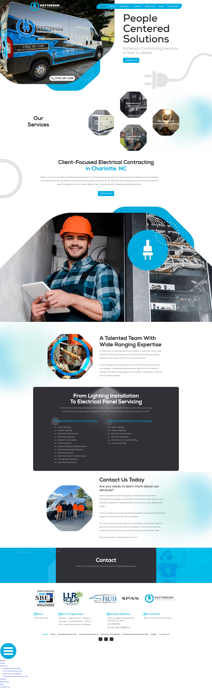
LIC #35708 (113, 624)
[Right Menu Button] (106, 651)
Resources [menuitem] (4, 681)
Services (124, 6)
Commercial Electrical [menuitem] (12, 671)
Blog (161, 6)
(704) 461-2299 (63, 78)
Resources (150, 6)
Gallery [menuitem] (3, 679)
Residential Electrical (67, 634)
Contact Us (173, 6)
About (113, 6)
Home (103, 6)
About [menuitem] (2, 663)
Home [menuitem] (2, 660)
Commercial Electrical (133, 138)
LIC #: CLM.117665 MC (118, 627)
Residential (133, 103)
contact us (131, 60)
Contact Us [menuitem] (5, 687)
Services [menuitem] (3, 666)
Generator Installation (101, 122)
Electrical (133, 106)
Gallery (137, 6)
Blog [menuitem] (2, 684)
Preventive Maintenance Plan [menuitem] (15, 676)
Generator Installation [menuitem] (12, 673)
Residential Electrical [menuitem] (12, 668)
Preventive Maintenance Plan (135, 634)
